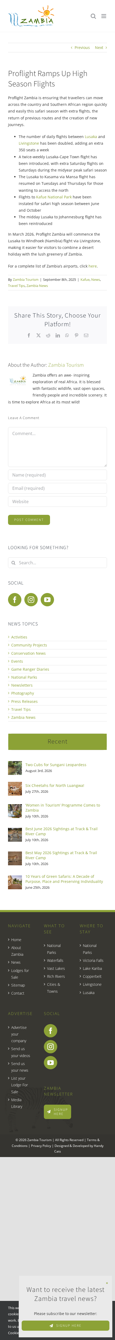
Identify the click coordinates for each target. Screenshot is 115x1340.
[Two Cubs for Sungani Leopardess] (15, 764)
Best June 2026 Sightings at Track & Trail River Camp (61, 831)
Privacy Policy (41, 1145)
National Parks (24, 677)
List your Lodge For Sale (19, 1085)
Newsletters (22, 685)
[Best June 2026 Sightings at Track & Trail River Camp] (15, 831)
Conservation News (28, 653)
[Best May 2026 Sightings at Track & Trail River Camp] (15, 854)
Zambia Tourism (26, 279)
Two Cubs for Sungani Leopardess (55, 764)
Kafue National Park (54, 196)
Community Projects (29, 645)
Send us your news (19, 1067)
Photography (22, 693)
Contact (17, 993)
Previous (82, 47)
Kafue (85, 279)
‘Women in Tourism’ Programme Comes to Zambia (62, 808)
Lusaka (91, 136)
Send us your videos (20, 1052)
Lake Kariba (92, 968)
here (93, 266)
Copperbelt (92, 976)
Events (17, 661)
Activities (19, 637)
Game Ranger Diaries (30, 669)
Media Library (16, 1103)
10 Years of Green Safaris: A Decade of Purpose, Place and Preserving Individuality (64, 879)
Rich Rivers (56, 976)
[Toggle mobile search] (93, 16)
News (95, 279)
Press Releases (24, 701)
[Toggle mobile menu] (104, 16)
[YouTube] (47, 599)
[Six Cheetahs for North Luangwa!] (15, 785)
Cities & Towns (53, 987)
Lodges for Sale (20, 974)
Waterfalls (55, 960)
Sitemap (18, 985)
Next (99, 47)
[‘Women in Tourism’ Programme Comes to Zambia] (15, 807)
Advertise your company (19, 1034)
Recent (57, 741)
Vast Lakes (56, 968)
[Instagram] (31, 599)
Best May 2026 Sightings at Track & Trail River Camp (61, 855)
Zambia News (37, 285)
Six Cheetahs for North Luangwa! (54, 785)
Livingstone (29, 143)
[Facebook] (14, 599)
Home (16, 939)
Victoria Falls (93, 960)
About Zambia (17, 951)
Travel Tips (16, 285)
